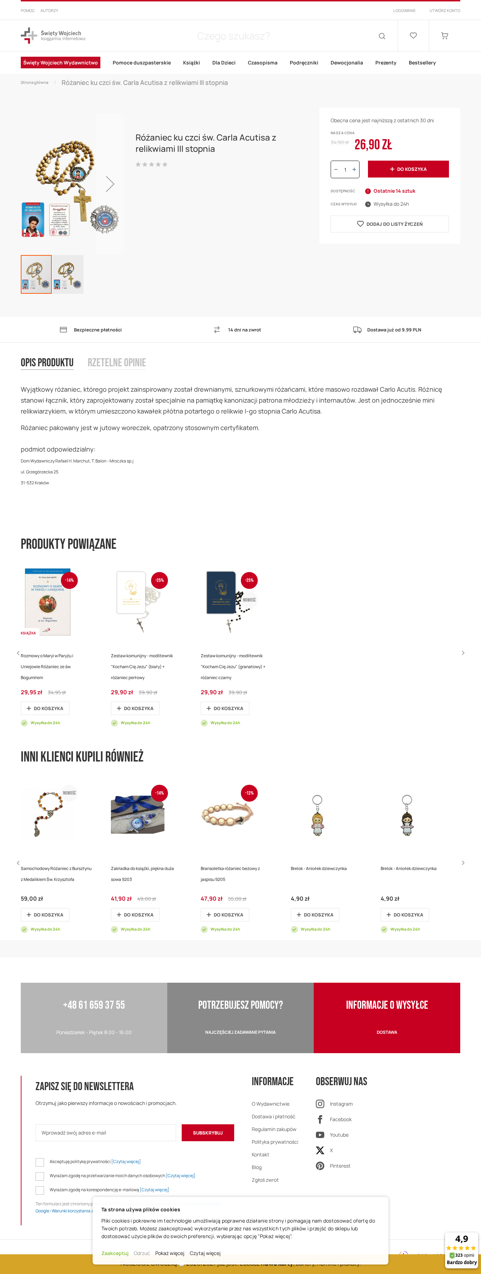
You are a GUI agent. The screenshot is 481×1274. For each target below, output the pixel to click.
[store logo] (53, 35)
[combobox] (233, 35)
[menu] (240, 62)
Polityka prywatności (275, 1141)
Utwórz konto (445, 10)
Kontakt (260, 1154)
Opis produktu (47, 363)
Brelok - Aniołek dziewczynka (319, 868)
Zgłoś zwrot (265, 1179)
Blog (257, 1167)
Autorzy (49, 10)
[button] (110, 183)
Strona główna (34, 82)
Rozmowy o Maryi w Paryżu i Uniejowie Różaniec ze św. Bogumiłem (47, 666)
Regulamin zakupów (274, 1129)
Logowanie (404, 10)
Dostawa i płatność (273, 1116)
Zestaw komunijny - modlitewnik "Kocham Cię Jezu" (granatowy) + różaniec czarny (233, 666)
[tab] (54, 370)
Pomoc (28, 10)
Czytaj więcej (205, 1253)
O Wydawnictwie (270, 1103)
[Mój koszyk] (445, 35)
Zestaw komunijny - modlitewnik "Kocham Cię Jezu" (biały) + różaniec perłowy (142, 666)
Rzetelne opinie (117, 363)
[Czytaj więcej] (126, 1161)
